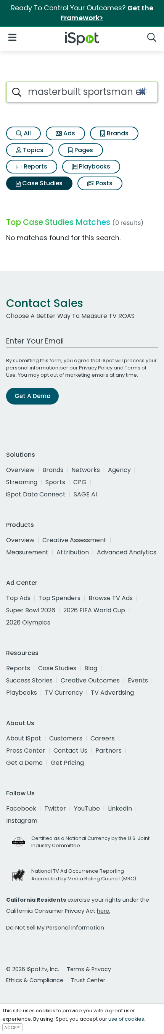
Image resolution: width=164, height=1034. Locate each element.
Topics (32, 150)
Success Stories (29, 680)
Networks (85, 470)
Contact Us (70, 750)
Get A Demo (32, 396)
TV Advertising (112, 692)
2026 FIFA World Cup (94, 610)
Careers (102, 738)
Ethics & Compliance (34, 980)
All (26, 133)
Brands (117, 133)
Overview (20, 470)
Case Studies (42, 183)
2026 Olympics (28, 622)
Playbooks (93, 166)
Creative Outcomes (90, 680)
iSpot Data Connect (36, 494)
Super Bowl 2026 (30, 610)
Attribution (72, 552)
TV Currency (64, 692)
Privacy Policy (96, 367)
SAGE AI (85, 494)
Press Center (25, 750)
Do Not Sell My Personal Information (55, 927)
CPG (80, 482)
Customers (65, 738)
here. (103, 911)
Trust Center (88, 980)
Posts (103, 183)
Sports (55, 482)
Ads (68, 133)
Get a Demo (24, 762)
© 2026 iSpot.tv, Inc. (32, 969)
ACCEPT (12, 1027)
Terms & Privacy (89, 969)
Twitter (55, 808)
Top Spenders (59, 598)
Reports (34, 166)
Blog (90, 668)
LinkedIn (120, 808)
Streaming (21, 482)
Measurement (27, 552)
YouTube (87, 808)
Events (138, 680)
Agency (119, 470)
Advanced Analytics (126, 552)
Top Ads (18, 598)
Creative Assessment (74, 540)
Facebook (21, 808)
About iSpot (23, 738)
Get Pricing (67, 762)
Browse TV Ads (110, 598)
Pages (83, 150)
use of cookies (126, 1019)
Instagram (21, 820)
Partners (108, 750)
